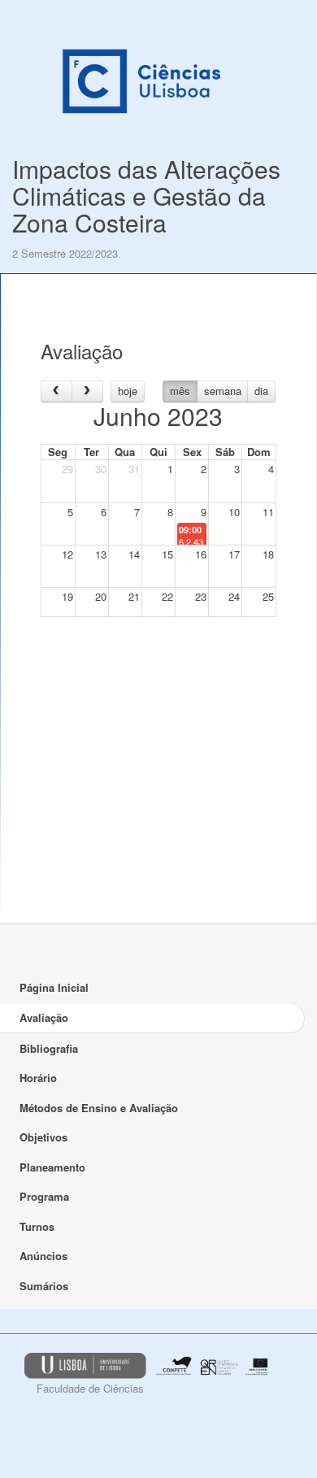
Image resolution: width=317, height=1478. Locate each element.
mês (180, 390)
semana (222, 390)
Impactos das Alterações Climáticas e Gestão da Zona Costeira (146, 195)
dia (261, 390)
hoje (127, 390)
